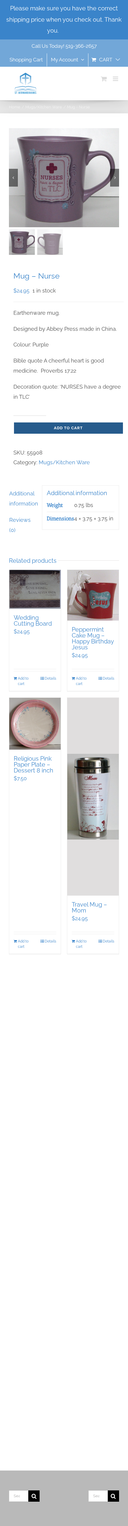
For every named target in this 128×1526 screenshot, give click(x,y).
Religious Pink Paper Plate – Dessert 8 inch (33, 764)
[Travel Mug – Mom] (93, 797)
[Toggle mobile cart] (104, 79)
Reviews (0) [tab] (20, 525)
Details (50, 678)
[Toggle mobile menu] (116, 79)
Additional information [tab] (23, 498)
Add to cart (68, 428)
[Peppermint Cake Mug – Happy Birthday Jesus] (93, 595)
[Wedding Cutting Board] (35, 589)
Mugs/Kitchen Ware (64, 462)
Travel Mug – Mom (89, 907)
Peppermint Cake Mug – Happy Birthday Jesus (93, 638)
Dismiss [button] (70, 30)
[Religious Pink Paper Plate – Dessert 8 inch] (35, 724)
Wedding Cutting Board (33, 620)
